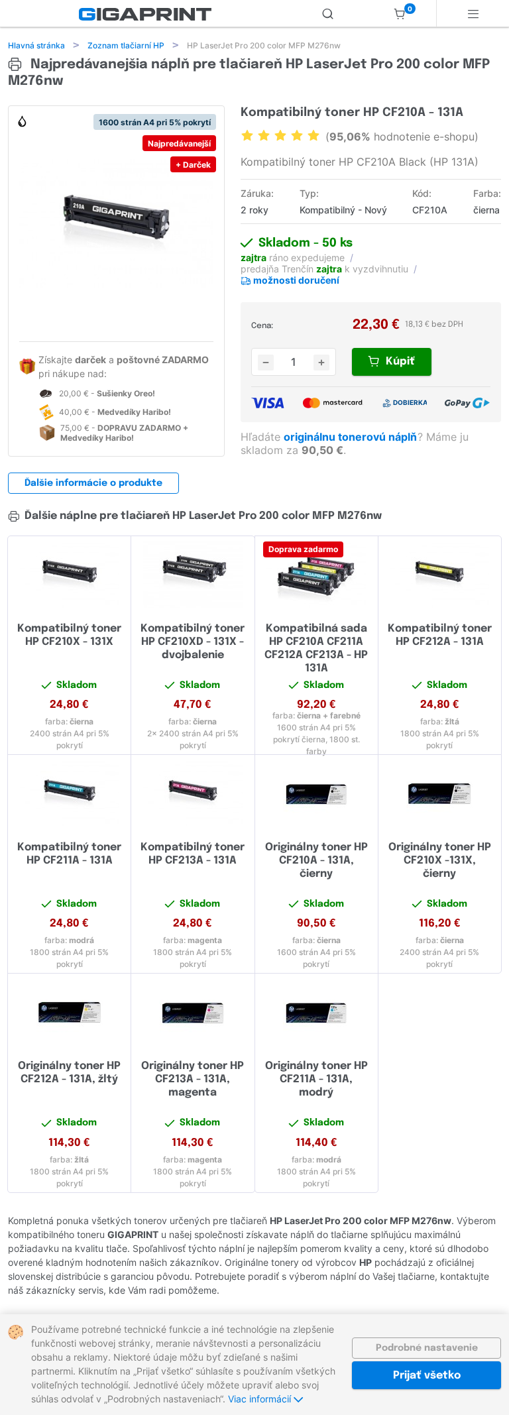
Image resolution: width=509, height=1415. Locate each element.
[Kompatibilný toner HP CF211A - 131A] (69, 793)
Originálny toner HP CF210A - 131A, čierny (316, 860)
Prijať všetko (427, 1375)
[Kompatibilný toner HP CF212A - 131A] (439, 574)
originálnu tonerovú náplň (352, 436)
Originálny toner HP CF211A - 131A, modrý (316, 1079)
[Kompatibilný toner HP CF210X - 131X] (69, 574)
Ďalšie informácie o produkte (93, 483)
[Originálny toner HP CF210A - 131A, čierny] (316, 793)
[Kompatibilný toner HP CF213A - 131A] (192, 793)
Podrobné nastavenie (427, 1348)
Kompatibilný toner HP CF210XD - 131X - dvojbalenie (193, 642)
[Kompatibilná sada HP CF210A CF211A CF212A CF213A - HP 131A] (316, 574)
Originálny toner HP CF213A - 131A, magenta (192, 1079)
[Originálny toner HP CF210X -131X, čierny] (439, 793)
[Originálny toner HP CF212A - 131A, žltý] (69, 1012)
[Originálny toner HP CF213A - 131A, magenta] (192, 1012)
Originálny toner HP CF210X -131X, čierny (439, 860)
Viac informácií (261, 1398)
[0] (399, 13)
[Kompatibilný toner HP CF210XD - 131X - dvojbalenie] (192, 574)
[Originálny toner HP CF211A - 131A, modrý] (316, 1012)
